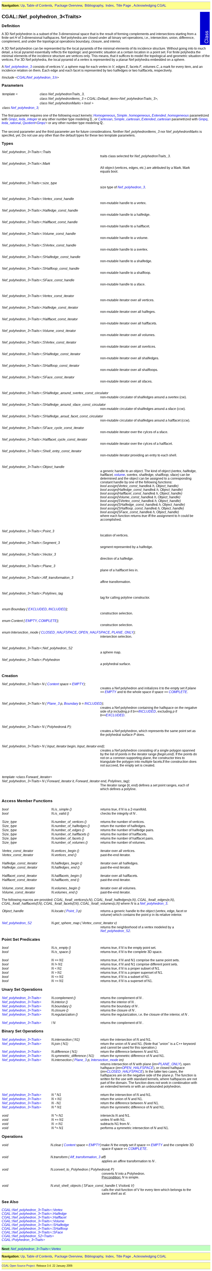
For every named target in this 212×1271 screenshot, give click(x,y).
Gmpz (12, 119)
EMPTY (31, 621)
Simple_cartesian (127, 119)
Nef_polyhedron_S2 (17, 923)
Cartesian (105, 119)
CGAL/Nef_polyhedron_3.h (37, 77)
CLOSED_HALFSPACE (59, 632)
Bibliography (94, 5)
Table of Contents (39, 5)
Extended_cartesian (156, 119)
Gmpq (203, 119)
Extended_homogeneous (170, 115)
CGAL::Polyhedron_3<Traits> (23, 1240)
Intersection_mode (104, 1060)
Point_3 (72, 911)
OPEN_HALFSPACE (94, 632)
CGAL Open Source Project (18, 1265)
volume (119, 474)
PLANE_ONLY (123, 632)
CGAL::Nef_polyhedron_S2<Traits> (28, 1236)
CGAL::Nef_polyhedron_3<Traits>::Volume (33, 1221)
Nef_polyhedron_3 (18, 66)
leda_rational (11, 123)
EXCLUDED (37, 609)
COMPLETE (48, 621)
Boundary (71, 703)
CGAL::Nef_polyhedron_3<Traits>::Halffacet (34, 1217)
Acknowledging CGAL (150, 5)
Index (110, 5)
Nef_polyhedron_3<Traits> (21, 998)
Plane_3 (53, 703)
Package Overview (68, 5)
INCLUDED (57, 609)
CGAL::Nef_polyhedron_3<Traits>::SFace (32, 1232)
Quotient (29, 123)
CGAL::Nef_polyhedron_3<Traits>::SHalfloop (35, 1228)
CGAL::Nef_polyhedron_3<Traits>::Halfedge (34, 1213)
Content (53, 684)
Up (22, 5)
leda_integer (28, 119)
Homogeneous (104, 115)
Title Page (123, 5)
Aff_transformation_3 (85, 1157)
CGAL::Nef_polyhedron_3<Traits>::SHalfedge (35, 1225)
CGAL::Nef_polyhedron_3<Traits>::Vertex (32, 1210)
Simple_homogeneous (133, 115)
